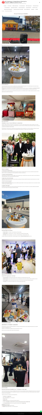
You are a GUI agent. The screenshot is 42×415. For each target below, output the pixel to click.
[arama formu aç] (39, 2)
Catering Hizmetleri (28, 7)
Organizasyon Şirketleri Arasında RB (18, 9)
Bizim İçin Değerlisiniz (27, 9)
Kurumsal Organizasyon (22, 7)
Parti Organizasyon (7, 7)
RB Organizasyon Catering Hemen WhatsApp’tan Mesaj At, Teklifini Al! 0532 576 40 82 (16, 2)
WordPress (23, 413)
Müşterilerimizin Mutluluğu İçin (8, 9)
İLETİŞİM (37, 9)
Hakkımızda (32, 9)
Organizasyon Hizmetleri (14, 7)
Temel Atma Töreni (34, 7)
